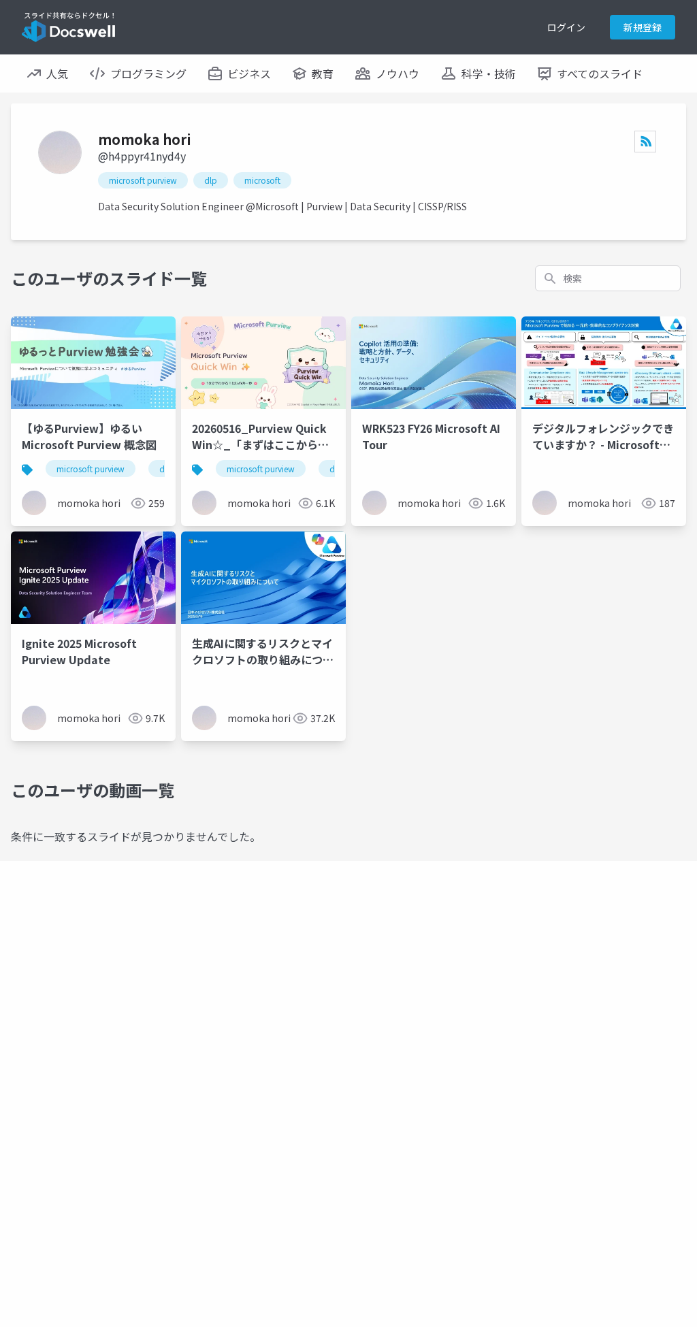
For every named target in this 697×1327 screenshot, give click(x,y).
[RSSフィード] (645, 141)
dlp (210, 180)
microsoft (262, 180)
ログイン (566, 27)
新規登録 (642, 27)
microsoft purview (143, 180)
